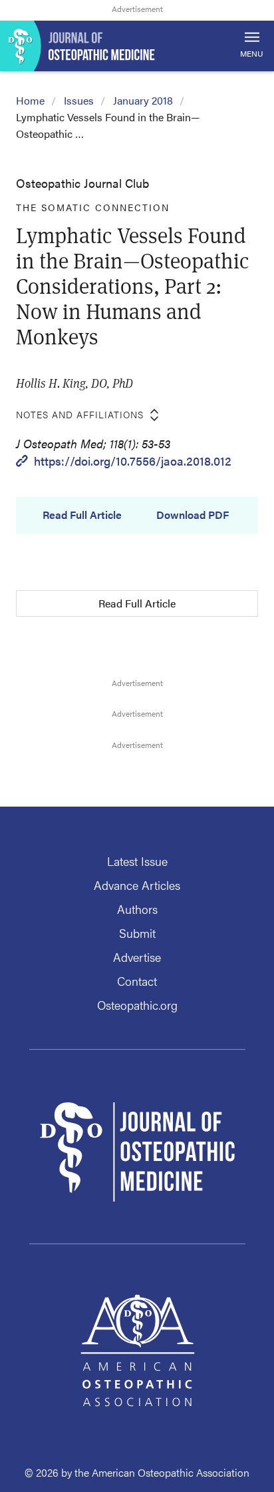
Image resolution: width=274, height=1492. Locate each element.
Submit (137, 933)
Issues (79, 100)
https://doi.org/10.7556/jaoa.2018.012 (132, 460)
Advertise (137, 956)
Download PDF (192, 515)
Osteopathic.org (137, 1004)
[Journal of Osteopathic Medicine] (137, 46)
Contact (137, 980)
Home (30, 100)
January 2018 (143, 100)
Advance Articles (137, 885)
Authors (137, 909)
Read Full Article (82, 515)
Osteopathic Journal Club (82, 183)
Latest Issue (137, 861)
